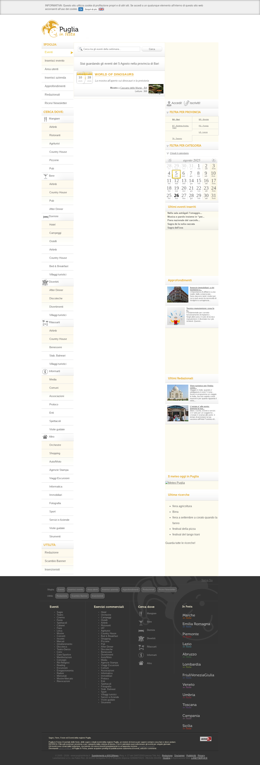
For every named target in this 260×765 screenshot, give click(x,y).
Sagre (60, 612)
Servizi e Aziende (59, 519)
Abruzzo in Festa (198, 656)
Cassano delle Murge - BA (133, 88)
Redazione (52, 552)
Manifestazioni (64, 657)
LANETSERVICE (199, 758)
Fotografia (55, 503)
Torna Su (207, 580)
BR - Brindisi (204, 119)
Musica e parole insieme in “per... (185, 216)
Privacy (201, 755)
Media (52, 379)
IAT (103, 628)
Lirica (59, 630)
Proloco (53, 404)
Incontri (60, 638)
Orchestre (55, 444)
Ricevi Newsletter (56, 103)
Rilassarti (152, 646)
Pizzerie (54, 160)
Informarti (152, 655)
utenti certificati (65, 748)
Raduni (60, 673)
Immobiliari (55, 494)
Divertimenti (56, 306)
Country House (58, 151)
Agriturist (54, 143)
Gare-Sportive (64, 654)
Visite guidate (57, 429)
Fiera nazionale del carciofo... (183, 220)
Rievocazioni (63, 681)
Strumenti (54, 536)
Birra (175, 511)
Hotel (52, 224)
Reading (61, 665)
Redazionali (52, 94)
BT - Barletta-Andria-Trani (180, 127)
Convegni (61, 660)
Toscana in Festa (198, 706)
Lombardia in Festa (198, 666)
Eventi (49, 52)
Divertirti (151, 638)
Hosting (166, 758)
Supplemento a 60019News (105, 755)
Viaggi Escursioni (59, 478)
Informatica (55, 486)
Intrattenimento (64, 644)
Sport (52, 511)
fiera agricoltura (182, 506)
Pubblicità (191, 755)
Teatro (60, 614)
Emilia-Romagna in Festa (198, 625)
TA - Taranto (177, 138)
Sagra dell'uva (175, 227)
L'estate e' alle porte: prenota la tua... (199, 407)
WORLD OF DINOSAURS (114, 74)
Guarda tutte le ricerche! (180, 542)
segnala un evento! (146, 746)
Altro (149, 663)
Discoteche (55, 298)
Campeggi (55, 232)
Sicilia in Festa (198, 726)
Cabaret (61, 625)
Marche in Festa (198, 615)
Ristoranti (54, 135)
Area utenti (51, 69)
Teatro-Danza (63, 649)
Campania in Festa (198, 716)
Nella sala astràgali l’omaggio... (184, 213)
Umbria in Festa (198, 696)
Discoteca (62, 646)
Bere (149, 621)
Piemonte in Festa (198, 636)
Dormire (151, 630)
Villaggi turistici (57, 274)
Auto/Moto (55, 461)
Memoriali (62, 676)
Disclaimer (179, 755)
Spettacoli (55, 421)
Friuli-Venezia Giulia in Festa (198, 676)
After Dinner (56, 208)
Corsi (59, 652)
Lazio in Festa (198, 646)
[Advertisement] (191, 64)
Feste (60, 620)
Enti (51, 412)
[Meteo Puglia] (175, 482)
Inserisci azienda (55, 77)
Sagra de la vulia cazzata (181, 224)
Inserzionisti (52, 569)
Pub (51, 168)
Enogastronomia (65, 670)
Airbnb (53, 126)
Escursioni (62, 668)
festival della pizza (184, 528)
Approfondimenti (55, 86)
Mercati (60, 641)
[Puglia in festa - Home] (65, 28)
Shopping (54, 453)
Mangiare (151, 613)
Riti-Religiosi (63, 662)
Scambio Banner (55, 561)
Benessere (55, 347)
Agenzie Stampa (58, 469)
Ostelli (53, 241)
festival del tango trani (186, 534)
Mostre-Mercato (65, 678)
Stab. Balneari (57, 355)
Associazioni (56, 396)
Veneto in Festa (198, 686)
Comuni (53, 387)
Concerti (61, 636)
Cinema (61, 617)
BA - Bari (176, 119)
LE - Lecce (203, 132)
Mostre (60, 633)
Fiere (59, 628)
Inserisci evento (54, 60)
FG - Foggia (204, 126)
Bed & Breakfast (58, 266)
